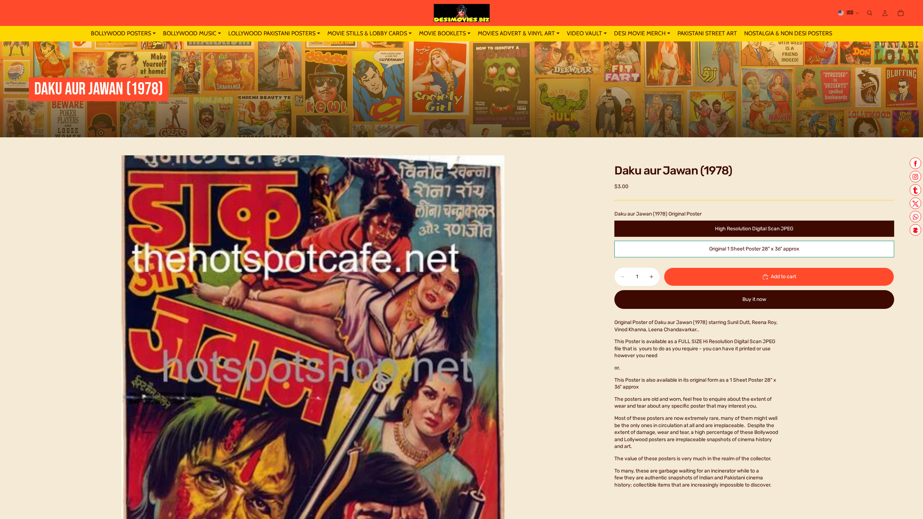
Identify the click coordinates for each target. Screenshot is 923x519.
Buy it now (754, 299)
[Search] (870, 13)
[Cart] (901, 13)
